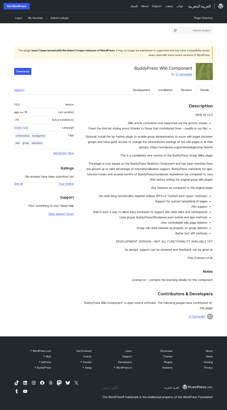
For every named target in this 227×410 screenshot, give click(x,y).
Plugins (168, 362)
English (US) (21, 127)
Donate (86, 362)
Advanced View (63, 153)
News (209, 356)
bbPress (44, 362)
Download (22, 71)
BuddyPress (42, 367)
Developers (125, 362)
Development (141, 90)
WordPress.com (40, 350)
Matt (47, 356)
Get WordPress (16, 6)
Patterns (167, 367)
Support (19, 90)
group (26, 143)
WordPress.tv (122, 367)
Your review (66, 183)
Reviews (186, 90)
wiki (18, 143)
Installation (165, 90)
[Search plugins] (175, 30)
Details (204, 90)
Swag (87, 367)
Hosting (208, 362)
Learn (128, 350)
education (37, 143)
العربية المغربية (171, 387)
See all (18, 183)
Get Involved (84, 350)
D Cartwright (184, 74)
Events (88, 356)
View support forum (61, 214)
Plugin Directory (203, 17)
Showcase (166, 350)
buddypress (38, 135)
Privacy (208, 367)
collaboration (22, 135)
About (209, 350)
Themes (167, 356)
